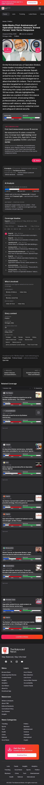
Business (26, 726)
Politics (10, 21)
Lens (13, 14)
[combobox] (16, 388)
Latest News (33, 14)
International (28, 737)
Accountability (28, 683)
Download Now (32, 2)
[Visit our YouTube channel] (22, 661)
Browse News (6, 672)
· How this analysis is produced (25, 172)
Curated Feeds (6, 677)
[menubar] (39, 8)
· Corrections (19, 174)
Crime (4, 734)
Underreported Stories (9, 675)
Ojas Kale (6, 360)
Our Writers (5, 686)
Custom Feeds (28, 686)
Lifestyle (26, 734)
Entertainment (28, 729)
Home (4, 21)
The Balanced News (19, 170)
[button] (22, 117)
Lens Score (27, 677)
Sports (4, 726)
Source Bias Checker (30, 680)
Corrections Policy (7, 709)
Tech (3, 729)
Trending (22, 14)
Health (4, 732)
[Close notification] (40, 3)
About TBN (5, 703)
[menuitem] (40, 8)
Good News (5, 740)
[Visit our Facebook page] (6, 661)
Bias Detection (28, 675)
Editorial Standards (8, 706)
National (4, 737)
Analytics (4, 683)
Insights (4, 680)
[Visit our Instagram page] (16, 661)
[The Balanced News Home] (6, 8)
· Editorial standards (9, 174)
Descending (39, 388)
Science (26, 732)
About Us (5, 688)
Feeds (5, 14)
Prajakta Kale (7, 358)
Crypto (26, 740)
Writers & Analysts (7, 700)
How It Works (28, 672)
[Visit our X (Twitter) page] (11, 661)
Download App (6, 691)
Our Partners (6, 711)
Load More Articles (22, 637)
